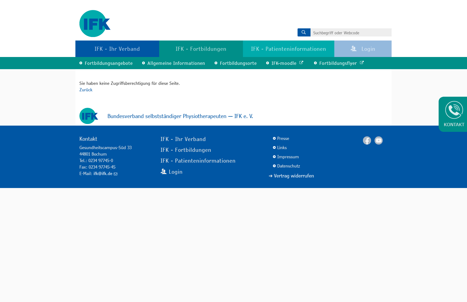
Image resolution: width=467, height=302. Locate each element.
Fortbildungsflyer (339, 63)
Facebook (367, 140)
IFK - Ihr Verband (117, 48)
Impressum (288, 156)
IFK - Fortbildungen (201, 48)
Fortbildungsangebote (109, 63)
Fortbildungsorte (238, 63)
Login (367, 48)
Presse (283, 138)
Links (282, 147)
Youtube (379, 140)
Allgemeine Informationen (176, 63)
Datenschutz (288, 165)
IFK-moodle (285, 63)
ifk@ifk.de (103, 173)
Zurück (85, 89)
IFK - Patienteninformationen (288, 48)
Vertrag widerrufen (294, 176)
